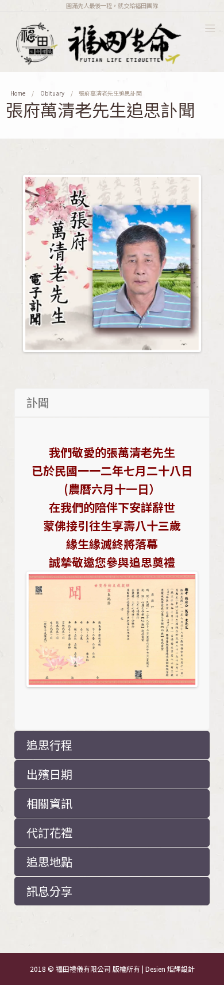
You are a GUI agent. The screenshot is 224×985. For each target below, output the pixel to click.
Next (181, 263)
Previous (42, 263)
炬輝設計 (181, 969)
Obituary (52, 93)
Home (17, 93)
